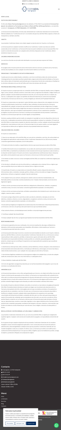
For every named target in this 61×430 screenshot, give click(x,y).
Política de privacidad (44, 417)
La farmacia (4, 399)
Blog (2, 403)
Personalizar (10, 423)
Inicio (2, 396)
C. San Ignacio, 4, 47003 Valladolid (11, 370)
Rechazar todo (20, 423)
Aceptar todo (31, 423)
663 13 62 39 (35, 4)
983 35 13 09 (26, 4)
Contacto (3, 406)
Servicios (3, 401)
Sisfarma (39, 419)
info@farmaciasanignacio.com (10, 377)
